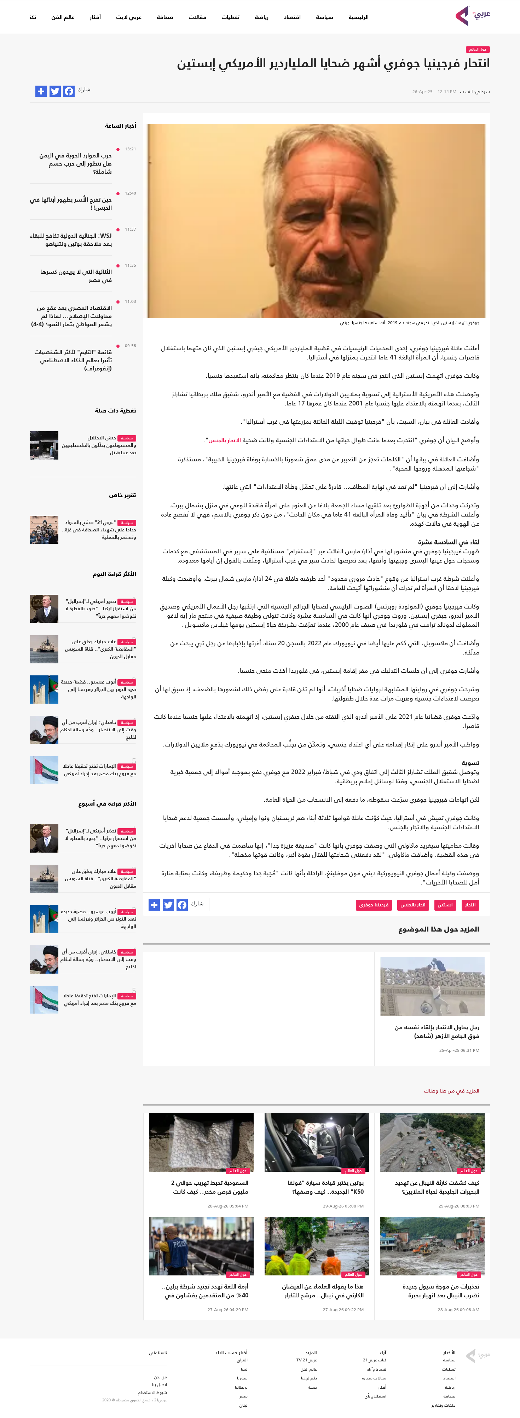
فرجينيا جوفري (373, 905)
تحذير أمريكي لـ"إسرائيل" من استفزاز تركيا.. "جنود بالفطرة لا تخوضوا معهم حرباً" (100, 609)
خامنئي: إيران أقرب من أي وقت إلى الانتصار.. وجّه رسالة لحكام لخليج (98, 730)
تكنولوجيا (309, 1378)
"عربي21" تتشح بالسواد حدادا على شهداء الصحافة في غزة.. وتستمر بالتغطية (99, 530)
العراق (242, 1360)
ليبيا (244, 1369)
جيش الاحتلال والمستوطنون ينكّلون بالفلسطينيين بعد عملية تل (99, 445)
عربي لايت (128, 18)
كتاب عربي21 (374, 1360)
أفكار (95, 18)
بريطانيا (241, 1387)
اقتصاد (292, 18)
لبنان (243, 1405)
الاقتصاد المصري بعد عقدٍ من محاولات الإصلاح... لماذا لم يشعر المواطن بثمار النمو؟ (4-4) (71, 316)
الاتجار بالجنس (225, 441)
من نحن (160, 1377)
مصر (243, 1396)
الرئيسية (359, 18)
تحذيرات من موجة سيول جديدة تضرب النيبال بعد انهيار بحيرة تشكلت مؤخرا (441, 1292)
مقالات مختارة (374, 1378)
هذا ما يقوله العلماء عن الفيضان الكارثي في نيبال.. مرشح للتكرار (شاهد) (323, 1292)
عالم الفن (63, 18)
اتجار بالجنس (413, 905)
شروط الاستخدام (152, 1392)
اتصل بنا (159, 1385)
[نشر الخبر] (41, 91)
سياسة (324, 18)
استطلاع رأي (375, 1396)
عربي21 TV (306, 1360)
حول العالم (477, 50)
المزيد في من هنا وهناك (451, 1090)
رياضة (261, 18)
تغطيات (230, 18)
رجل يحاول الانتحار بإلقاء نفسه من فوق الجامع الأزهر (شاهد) (437, 1032)
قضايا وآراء (376, 1369)
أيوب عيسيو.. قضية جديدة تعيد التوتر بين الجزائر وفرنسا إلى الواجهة (98, 689)
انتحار (470, 905)
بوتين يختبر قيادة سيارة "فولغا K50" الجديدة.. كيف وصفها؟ (326, 1187)
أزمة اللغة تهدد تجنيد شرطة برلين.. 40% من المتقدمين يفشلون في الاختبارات (205, 1292)
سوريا (242, 1378)
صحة (312, 1387)
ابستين (445, 905)
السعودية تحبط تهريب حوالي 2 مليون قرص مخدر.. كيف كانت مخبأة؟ (209, 1188)
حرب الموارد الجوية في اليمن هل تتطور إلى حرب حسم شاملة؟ (76, 164)
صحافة (165, 18)
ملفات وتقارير (444, 1405)
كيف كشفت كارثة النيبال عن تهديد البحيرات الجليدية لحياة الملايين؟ (437, 1187)
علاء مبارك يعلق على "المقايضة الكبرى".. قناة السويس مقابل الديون (100, 649)
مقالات (197, 18)
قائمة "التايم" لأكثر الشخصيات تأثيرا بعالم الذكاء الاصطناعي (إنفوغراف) (73, 361)
